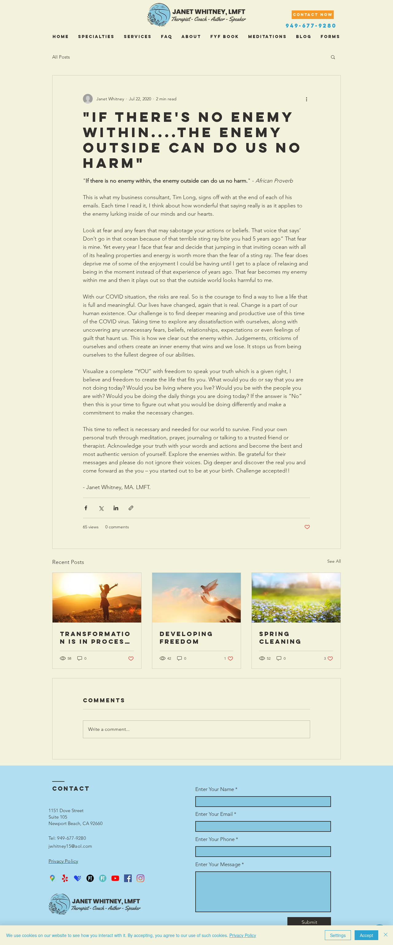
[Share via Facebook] (86, 508)
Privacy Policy (242, 935)
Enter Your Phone (215, 839)
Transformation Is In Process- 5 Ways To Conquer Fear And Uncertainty (96, 637)
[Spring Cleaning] (296, 598)
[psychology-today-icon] (103, 878)
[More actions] (306, 98)
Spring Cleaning (280, 637)
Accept (366, 935)
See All (334, 561)
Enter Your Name (215, 789)
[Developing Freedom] (196, 598)
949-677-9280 (311, 25)
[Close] (385, 935)
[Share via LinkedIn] (116, 508)
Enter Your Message (217, 864)
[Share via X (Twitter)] (101, 508)
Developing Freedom (186, 637)
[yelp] (65, 878)
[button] (333, 56)
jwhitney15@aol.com (70, 846)
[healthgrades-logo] (77, 878)
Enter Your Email (214, 814)
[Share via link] (131, 508)
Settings (338, 935)
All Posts (61, 57)
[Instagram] (140, 878)
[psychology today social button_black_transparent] (90, 878)
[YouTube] (115, 878)
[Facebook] (128, 878)
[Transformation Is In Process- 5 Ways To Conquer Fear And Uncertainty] (97, 598)
